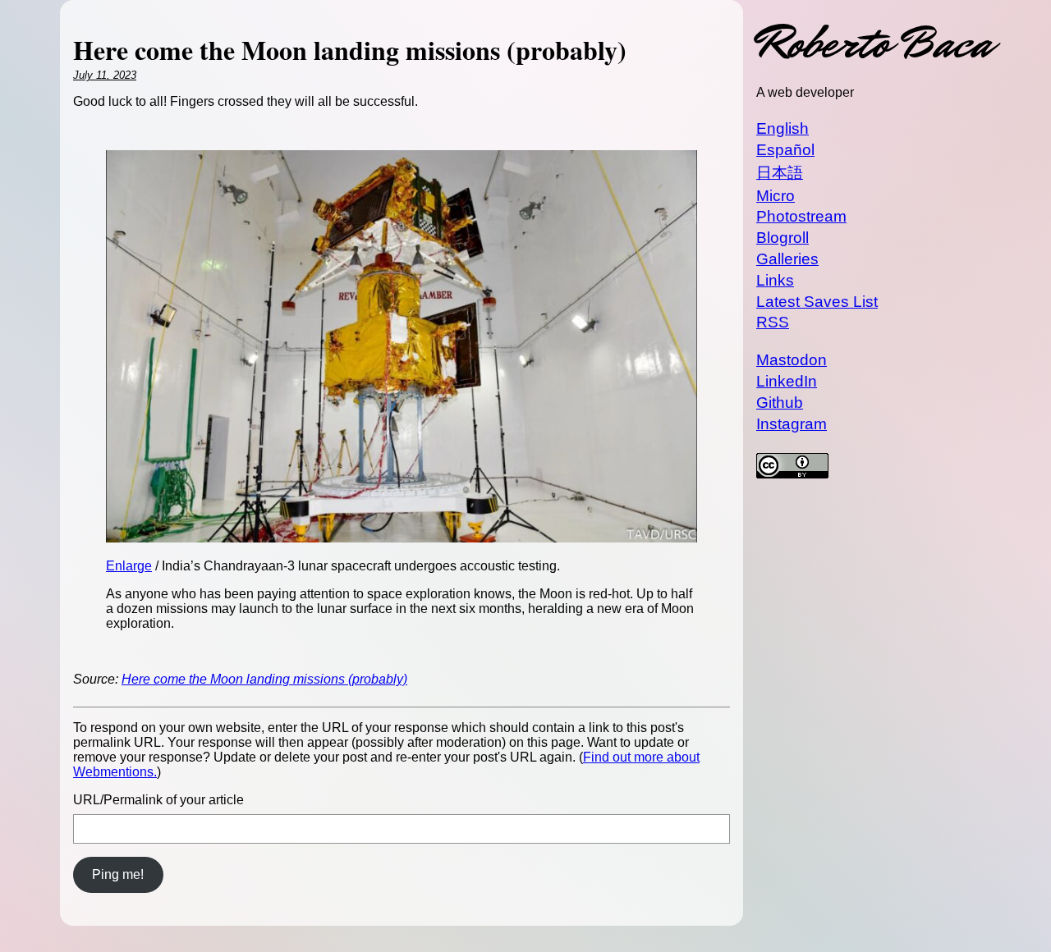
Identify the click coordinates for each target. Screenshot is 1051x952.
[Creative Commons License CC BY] (873, 468)
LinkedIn (786, 381)
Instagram (791, 424)
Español (785, 149)
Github (779, 402)
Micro (775, 195)
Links (775, 280)
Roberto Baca (873, 43)
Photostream (801, 216)
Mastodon (791, 359)
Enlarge (129, 566)
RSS (772, 322)
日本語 (779, 172)
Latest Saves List (817, 301)
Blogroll (782, 237)
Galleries (787, 259)
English (782, 128)
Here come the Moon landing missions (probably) (264, 679)
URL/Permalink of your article (158, 800)
